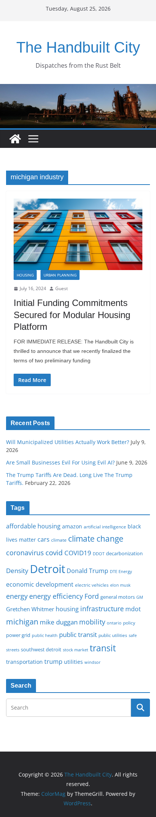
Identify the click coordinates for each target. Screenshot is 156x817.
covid (54, 553)
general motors (117, 596)
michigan (22, 621)
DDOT (99, 553)
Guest (61, 288)
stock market (75, 649)
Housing (25, 275)
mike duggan (59, 622)
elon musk (120, 585)
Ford (91, 596)
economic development (39, 584)
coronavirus (25, 552)
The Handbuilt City (78, 47)
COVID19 (77, 552)
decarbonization (124, 553)
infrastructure (102, 608)
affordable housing (33, 526)
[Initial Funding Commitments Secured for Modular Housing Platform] (78, 234)
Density (17, 570)
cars (43, 539)
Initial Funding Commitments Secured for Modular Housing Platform (72, 314)
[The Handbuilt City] (78, 89)
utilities (73, 661)
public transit (78, 634)
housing (67, 609)
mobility (92, 621)
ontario (114, 623)
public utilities (112, 635)
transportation (24, 661)
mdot (133, 609)
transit (103, 648)
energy (17, 596)
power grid (18, 635)
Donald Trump (87, 571)
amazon (72, 526)
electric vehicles (92, 585)
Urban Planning (60, 275)
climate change (95, 538)
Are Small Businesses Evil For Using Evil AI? (60, 462)
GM (139, 597)
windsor (92, 662)
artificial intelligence (105, 526)
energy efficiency (56, 596)
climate (59, 540)
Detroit (47, 568)
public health (45, 635)
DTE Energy (121, 571)
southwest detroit (41, 649)
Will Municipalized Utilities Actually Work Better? (67, 442)
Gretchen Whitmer (30, 609)
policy (129, 623)
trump (53, 661)
